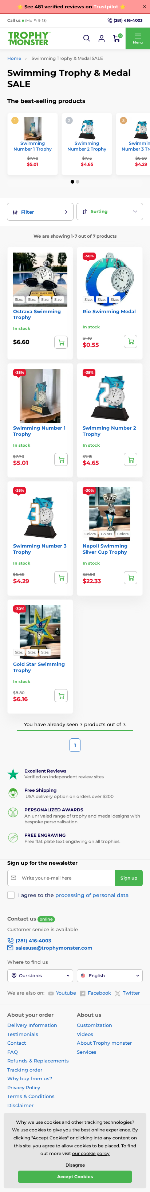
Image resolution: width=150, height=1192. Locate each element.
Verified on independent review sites (64, 776)
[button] (87, 38)
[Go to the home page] (29, 39)
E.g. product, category (50, 56)
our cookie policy (91, 1153)
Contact (16, 1043)
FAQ (12, 1052)
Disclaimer (20, 1105)
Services (86, 1052)
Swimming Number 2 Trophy (86, 146)
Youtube (66, 993)
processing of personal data (92, 895)
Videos (85, 1034)
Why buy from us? (29, 1078)
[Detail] (61, 342)
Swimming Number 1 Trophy (32, 146)
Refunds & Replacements (38, 1061)
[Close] (144, 6)
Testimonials (22, 1034)
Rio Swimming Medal (109, 311)
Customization (94, 1025)
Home (14, 58)
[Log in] (101, 38)
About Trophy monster (104, 1043)
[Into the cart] (61, 459)
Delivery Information (32, 1025)
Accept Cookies (75, 1176)
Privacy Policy (23, 1087)
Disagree (75, 1165)
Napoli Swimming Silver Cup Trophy (105, 549)
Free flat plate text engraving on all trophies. (72, 841)
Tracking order (24, 1070)
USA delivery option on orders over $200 (69, 796)
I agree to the (73, 895)
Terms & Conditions (31, 1096)
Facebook (99, 993)
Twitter (131, 993)
